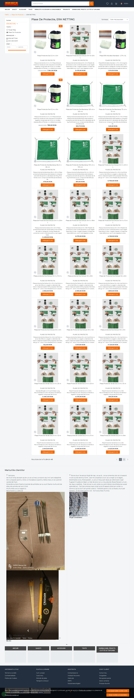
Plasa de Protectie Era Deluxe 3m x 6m (112, 276)
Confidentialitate (10, 675)
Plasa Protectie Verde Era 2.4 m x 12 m (48, 435)
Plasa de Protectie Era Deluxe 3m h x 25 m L (113, 166)
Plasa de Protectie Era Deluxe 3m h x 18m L (80, 221)
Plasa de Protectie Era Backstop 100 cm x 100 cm (80, 166)
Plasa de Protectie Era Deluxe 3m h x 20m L (47, 221)
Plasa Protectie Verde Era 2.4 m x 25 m (47, 383)
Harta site (71, 678)
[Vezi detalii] (35, 52)
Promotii (66, 9)
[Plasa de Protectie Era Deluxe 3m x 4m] (80, 313)
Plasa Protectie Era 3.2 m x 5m (47, 55)
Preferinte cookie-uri (12, 695)
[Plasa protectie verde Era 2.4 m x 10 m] (80, 419)
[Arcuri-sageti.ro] (11, 3)
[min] (11, 47)
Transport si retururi (42, 681)
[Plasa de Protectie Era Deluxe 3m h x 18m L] (80, 204)
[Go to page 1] (66, 644)
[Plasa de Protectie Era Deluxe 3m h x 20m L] (48, 204)
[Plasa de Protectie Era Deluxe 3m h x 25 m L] (113, 149)
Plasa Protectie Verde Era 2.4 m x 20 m (80, 383)
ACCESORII (22, 9)
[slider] (7, 50)
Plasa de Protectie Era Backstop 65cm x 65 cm (48, 166)
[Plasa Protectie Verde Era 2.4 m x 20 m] (80, 367)
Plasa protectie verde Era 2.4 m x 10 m (80, 435)
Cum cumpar (40, 673)
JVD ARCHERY (13, 41)
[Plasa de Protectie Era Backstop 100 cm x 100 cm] (80, 149)
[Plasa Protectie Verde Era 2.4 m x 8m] (113, 419)
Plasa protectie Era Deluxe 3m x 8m (80, 276)
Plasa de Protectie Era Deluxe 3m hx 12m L (80, 57)
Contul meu (103, 673)
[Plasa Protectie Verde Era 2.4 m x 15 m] (113, 367)
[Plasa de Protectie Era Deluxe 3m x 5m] (48, 313)
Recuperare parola (105, 678)
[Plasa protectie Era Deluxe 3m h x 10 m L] (48, 260)
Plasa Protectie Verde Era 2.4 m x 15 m (113, 383)
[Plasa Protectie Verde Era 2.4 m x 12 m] (48, 419)
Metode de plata (41, 678)
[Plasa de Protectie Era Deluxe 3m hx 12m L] (80, 39)
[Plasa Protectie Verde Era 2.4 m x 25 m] (48, 367)
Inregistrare (102, 675)
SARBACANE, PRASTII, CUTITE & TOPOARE (86, 9)
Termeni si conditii (10, 673)
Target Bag (12, 30)
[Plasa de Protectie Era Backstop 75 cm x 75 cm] (113, 93)
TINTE (30, 9)
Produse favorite (104, 683)
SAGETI (14, 9)
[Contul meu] (112, 4)
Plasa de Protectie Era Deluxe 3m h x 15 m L (113, 221)
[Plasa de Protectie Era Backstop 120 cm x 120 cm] (80, 93)
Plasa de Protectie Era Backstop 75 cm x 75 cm (113, 110)
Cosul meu (39, 675)
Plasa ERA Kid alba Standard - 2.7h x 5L (113, 55)
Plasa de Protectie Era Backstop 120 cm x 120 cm (80, 110)
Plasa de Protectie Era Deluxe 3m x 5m (47, 330)
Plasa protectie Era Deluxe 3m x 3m (113, 330)
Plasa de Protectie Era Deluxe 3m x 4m (80, 330)
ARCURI (7, 9)
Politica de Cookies (11, 678)
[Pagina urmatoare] (127, 459)
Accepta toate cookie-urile (117, 691)
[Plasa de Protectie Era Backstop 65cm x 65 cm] (48, 149)
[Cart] (116, 4)
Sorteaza (105, 19)
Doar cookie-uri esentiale (118, 695)
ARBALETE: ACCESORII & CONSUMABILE (48, 9)
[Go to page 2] (67, 644)
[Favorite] (107, 4)
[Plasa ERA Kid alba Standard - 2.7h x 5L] (113, 39)
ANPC (70, 681)
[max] (23, 47)
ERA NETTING (11, 23)
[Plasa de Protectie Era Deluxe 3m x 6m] (113, 260)
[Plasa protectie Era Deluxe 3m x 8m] (80, 260)
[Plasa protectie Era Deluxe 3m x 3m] (113, 313)
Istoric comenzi (104, 681)
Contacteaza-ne (73, 673)
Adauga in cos (48, 74)
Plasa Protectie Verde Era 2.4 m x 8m (113, 435)
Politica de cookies (85, 690)
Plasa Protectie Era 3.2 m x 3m (47, 109)
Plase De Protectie (17, 15)
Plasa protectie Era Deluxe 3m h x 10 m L (48, 276)
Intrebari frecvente (74, 675)
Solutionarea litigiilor (74, 683)
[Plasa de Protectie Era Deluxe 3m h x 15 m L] (113, 204)
